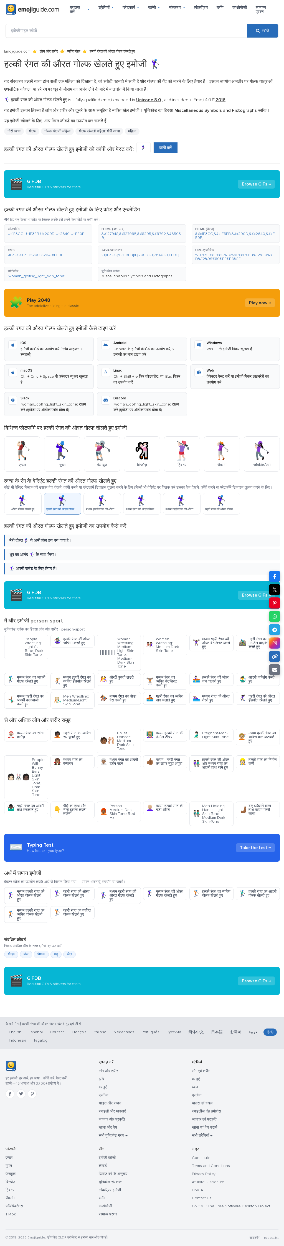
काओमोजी (239, 7)
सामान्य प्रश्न (261, 9)
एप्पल (9, 1157)
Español (36, 1032)
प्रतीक (103, 1095)
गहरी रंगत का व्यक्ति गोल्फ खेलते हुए (72, 912)
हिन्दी (270, 1032)
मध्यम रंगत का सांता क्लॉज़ (25, 735)
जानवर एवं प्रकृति (204, 1119)
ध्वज (195, 1087)
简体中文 (196, 1032)
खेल (69, 954)
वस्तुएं (196, 1079)
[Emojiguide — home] (32, 9)
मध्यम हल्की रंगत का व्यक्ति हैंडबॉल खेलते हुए (72, 681)
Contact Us (201, 1198)
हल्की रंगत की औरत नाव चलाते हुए (210, 679)
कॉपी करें (165, 147)
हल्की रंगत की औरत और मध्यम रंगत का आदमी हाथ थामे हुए (210, 763)
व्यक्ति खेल (73, 51)
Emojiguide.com (17, 51)
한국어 (236, 1032)
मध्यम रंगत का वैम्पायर (68, 761)
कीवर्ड (103, 1165)
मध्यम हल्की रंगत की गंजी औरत (164, 808)
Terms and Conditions (211, 1165)
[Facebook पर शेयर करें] (274, 576)
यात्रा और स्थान (110, 1103)
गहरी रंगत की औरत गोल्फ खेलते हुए (72, 893)
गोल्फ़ (11, 954)
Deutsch (57, 1032)
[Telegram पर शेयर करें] (274, 629)
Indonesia (17, 1040)
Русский (174, 1032)
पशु (56, 954)
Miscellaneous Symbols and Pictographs (137, 276)
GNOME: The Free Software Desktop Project (231, 1206)
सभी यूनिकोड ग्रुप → (113, 1135)
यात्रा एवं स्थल (202, 1103)
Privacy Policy (203, 1173)
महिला (132, 131)
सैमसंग (10, 1198)
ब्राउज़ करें (80, 9)
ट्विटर (10, 1190)
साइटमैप (255, 1238)
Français (79, 1032)
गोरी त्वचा (14, 131)
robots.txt (271, 1238)
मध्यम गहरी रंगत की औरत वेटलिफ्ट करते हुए (211, 643)
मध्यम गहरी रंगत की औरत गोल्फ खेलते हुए (118, 895)
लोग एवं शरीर (201, 1071)
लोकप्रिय (201, 7)
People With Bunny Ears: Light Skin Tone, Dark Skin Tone (26, 777)
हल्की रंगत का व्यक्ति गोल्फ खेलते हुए (211, 893)
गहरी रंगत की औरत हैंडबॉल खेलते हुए (257, 698)
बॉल (26, 954)
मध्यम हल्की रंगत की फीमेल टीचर (164, 735)
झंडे (101, 1079)
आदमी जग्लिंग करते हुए (257, 679)
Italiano (100, 1032)
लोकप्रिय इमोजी (110, 1190)
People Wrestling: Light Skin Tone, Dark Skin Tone (25, 647)
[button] (48, 233)
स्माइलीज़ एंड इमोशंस (206, 1111)
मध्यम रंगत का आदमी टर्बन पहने (119, 761)
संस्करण (177, 7)
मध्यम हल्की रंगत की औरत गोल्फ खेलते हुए (25, 895)
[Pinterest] (32, 1093)
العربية (254, 1032)
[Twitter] (21, 1093)
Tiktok (11, 1214)
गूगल (9, 1165)
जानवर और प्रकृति (112, 1119)
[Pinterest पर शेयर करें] (274, 603)
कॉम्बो (154, 7)
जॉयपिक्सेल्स (14, 1206)
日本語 (217, 1032)
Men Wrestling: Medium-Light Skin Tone (71, 700)
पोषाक (41, 954)
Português (150, 1032)
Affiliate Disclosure (208, 1182)
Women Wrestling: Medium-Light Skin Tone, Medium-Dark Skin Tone (117, 653)
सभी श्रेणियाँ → (202, 1135)
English (15, 1032)
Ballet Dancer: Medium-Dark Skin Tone (117, 741)
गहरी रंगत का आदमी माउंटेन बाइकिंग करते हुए (257, 643)
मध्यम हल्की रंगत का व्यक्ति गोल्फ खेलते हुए (25, 914)
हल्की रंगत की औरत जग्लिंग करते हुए (72, 641)
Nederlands (124, 1032)
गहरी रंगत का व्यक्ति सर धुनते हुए (72, 735)
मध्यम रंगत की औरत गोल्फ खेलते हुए (164, 893)
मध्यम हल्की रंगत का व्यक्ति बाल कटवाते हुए (257, 737)
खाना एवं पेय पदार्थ (204, 1127)
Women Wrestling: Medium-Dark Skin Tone (162, 645)
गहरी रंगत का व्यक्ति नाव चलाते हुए (164, 698)
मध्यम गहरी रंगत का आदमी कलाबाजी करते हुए (25, 700)
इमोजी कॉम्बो (107, 1157)
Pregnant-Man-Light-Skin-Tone (210, 735)
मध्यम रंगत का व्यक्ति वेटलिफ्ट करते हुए (161, 681)
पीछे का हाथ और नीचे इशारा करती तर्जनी (70, 810)
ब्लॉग (220, 7)
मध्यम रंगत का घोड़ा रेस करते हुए (118, 698)
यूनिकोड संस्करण (111, 1182)
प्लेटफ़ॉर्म (131, 7)
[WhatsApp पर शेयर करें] (274, 616)
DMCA (197, 1190)
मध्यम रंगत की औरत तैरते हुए (211, 698)
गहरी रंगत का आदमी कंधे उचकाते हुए (25, 808)
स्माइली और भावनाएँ (112, 1111)
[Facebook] (10, 1093)
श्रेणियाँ (106, 7)
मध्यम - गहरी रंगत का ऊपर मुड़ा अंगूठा (164, 761)
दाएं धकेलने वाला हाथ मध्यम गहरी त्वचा (255, 810)
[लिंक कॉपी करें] (274, 656)
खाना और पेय (108, 1127)
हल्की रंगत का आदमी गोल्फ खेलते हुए (258, 893)
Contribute (201, 1157)
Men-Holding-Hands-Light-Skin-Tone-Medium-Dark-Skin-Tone (209, 814)
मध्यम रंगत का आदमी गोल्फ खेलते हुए (26, 679)
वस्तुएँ (102, 1087)
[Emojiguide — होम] (11, 1066)
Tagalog (40, 1040)
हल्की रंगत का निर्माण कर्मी (258, 761)
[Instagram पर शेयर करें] (274, 643)
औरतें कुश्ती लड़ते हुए (117, 679)
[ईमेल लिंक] (274, 669)
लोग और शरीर (49, 51)
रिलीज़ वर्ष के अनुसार (113, 1173)
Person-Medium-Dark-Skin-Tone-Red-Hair (118, 812)
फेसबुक (11, 1173)
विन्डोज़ (11, 1182)
